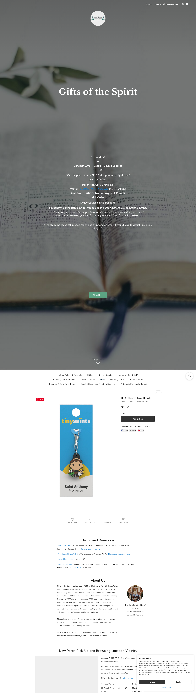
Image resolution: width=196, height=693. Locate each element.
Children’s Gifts (142, 402)
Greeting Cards (117, 379)
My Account (72, 522)
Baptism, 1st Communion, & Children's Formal (74, 379)
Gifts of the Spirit (65, 564)
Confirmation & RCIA (128, 375)
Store (123, 402)
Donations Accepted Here (91, 549)
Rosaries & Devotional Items (62, 384)
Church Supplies (106, 375)
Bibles (90, 375)
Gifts (102, 379)
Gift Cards (123, 522)
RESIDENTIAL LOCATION (93, 189)
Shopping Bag (106, 522)
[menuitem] (156, 392)
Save (41, 399)
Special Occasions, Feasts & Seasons (98, 384)
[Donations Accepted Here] (119, 554)
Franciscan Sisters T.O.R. (68, 554)
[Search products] (189, 376)
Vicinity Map (128, 678)
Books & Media (136, 379)
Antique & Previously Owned (134, 384)
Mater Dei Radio (64, 546)
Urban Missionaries (66, 559)
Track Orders (89, 522)
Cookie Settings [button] (165, 687)
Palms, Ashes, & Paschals (70, 375)
